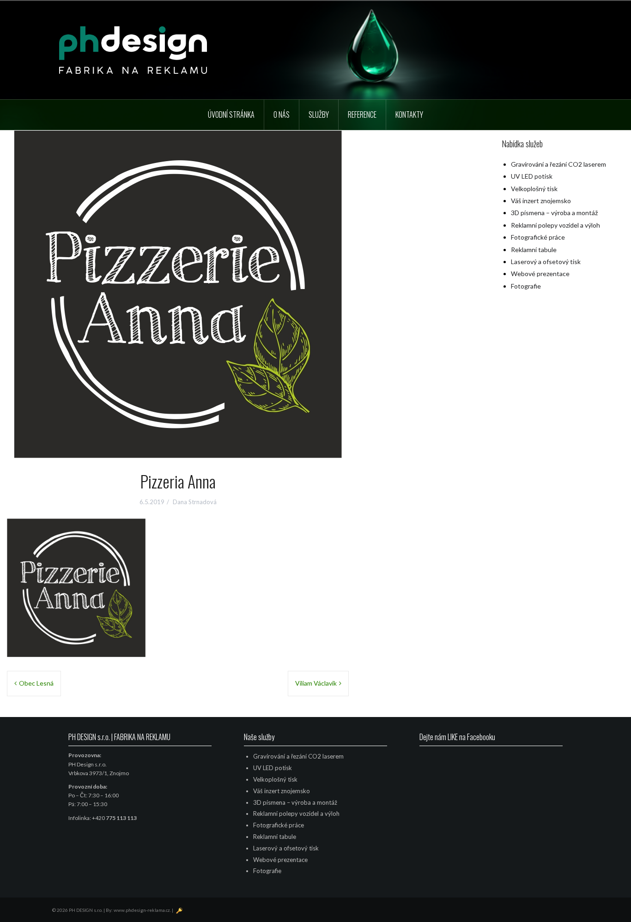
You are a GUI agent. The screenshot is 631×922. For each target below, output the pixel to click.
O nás (281, 114)
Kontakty (409, 114)
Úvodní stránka (231, 114)
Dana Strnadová (195, 502)
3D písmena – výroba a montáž (554, 213)
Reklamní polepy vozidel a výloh (555, 225)
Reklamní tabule (534, 249)
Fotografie (526, 286)
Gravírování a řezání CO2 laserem (558, 164)
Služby (319, 114)
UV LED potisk (531, 176)
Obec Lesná (36, 683)
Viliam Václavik (316, 683)
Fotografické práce (538, 237)
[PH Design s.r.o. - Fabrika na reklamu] (133, 49)
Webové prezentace (540, 273)
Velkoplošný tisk (534, 189)
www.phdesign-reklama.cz (142, 910)
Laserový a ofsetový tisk (546, 261)
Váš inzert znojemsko (541, 201)
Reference (362, 114)
